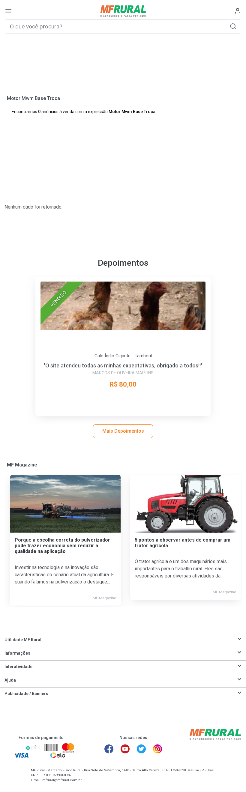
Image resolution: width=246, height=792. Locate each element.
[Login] (237, 11)
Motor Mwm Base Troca (33, 98)
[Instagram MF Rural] (157, 748)
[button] (233, 26)
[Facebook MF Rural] (109, 748)
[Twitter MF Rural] (141, 748)
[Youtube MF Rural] (125, 748)
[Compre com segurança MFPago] (13, 747)
